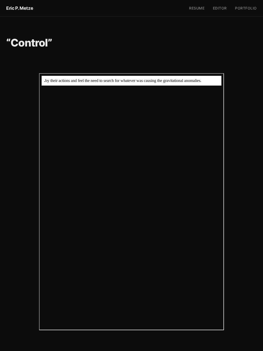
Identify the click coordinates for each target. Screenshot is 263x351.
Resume (196, 8)
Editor (220, 8)
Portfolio (246, 8)
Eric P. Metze (19, 8)
